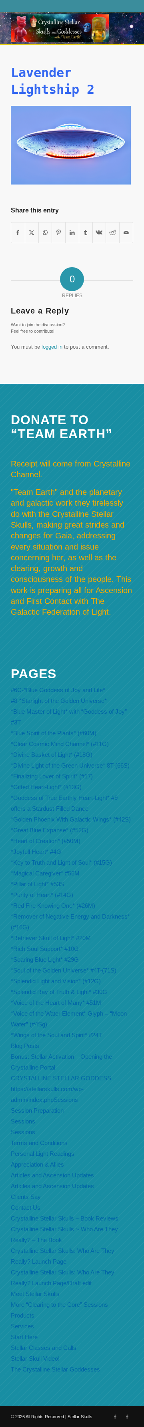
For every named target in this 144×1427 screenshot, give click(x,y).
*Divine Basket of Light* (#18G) (51, 754)
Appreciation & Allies (37, 1164)
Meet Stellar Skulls (35, 1293)
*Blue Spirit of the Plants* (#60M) (53, 733)
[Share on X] (31, 232)
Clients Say (26, 1196)
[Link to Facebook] (115, 1417)
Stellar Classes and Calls (43, 1347)
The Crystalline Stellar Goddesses (55, 1369)
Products (22, 1315)
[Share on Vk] (99, 232)
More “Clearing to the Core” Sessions (59, 1304)
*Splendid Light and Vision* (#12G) (56, 981)
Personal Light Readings (42, 1153)
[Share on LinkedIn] (72, 232)
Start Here (24, 1337)
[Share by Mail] (126, 232)
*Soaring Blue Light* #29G (45, 959)
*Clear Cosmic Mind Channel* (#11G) (60, 743)
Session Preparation (37, 1110)
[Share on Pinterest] (58, 232)
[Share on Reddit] (112, 232)
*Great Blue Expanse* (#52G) (49, 830)
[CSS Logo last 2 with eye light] (60, 28)
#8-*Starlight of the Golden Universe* (59, 700)
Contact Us (25, 1207)
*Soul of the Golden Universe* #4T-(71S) (63, 970)
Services (22, 1326)
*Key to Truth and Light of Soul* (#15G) (61, 862)
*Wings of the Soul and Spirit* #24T (56, 1035)
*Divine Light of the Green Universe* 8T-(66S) (70, 765)
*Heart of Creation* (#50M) (45, 841)
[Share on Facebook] (18, 232)
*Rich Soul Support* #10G (45, 948)
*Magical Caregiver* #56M (45, 873)
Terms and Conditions (39, 1142)
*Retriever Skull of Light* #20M (51, 938)
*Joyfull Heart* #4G (36, 851)
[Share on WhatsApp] (45, 232)
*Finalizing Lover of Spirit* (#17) (52, 776)
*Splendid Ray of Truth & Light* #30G (59, 991)
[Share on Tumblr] (85, 232)
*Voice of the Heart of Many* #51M (56, 1002)
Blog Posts (25, 1045)
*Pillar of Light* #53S (37, 884)
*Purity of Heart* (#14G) (42, 894)
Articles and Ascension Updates (52, 1175)
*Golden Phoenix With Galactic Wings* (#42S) (71, 819)
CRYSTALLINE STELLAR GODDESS (61, 1078)
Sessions (23, 1121)
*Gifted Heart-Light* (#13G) (46, 787)
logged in (52, 347)
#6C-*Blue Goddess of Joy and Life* (58, 690)
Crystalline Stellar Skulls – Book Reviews (64, 1218)
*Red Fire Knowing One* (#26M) (53, 905)
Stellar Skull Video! (35, 1358)
